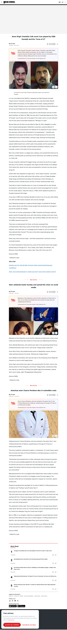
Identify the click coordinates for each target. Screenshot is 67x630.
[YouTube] (15, 601)
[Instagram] (12, 601)
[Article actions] (65, 2)
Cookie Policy (37, 595)
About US (11, 595)
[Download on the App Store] (13, 606)
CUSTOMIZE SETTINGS (29, 625)
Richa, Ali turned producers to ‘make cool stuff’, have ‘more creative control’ (32, 272)
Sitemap (21, 595)
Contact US (16, 595)
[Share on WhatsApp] (59, 2)
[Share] (57, 44)
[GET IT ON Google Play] (21, 606)
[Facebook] (10, 601)
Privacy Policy (44, 595)
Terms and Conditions (28, 595)
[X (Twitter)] (18, 601)
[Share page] (62, 2)
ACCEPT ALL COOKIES (12, 625)
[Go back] (2, 2)
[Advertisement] (33, 21)
